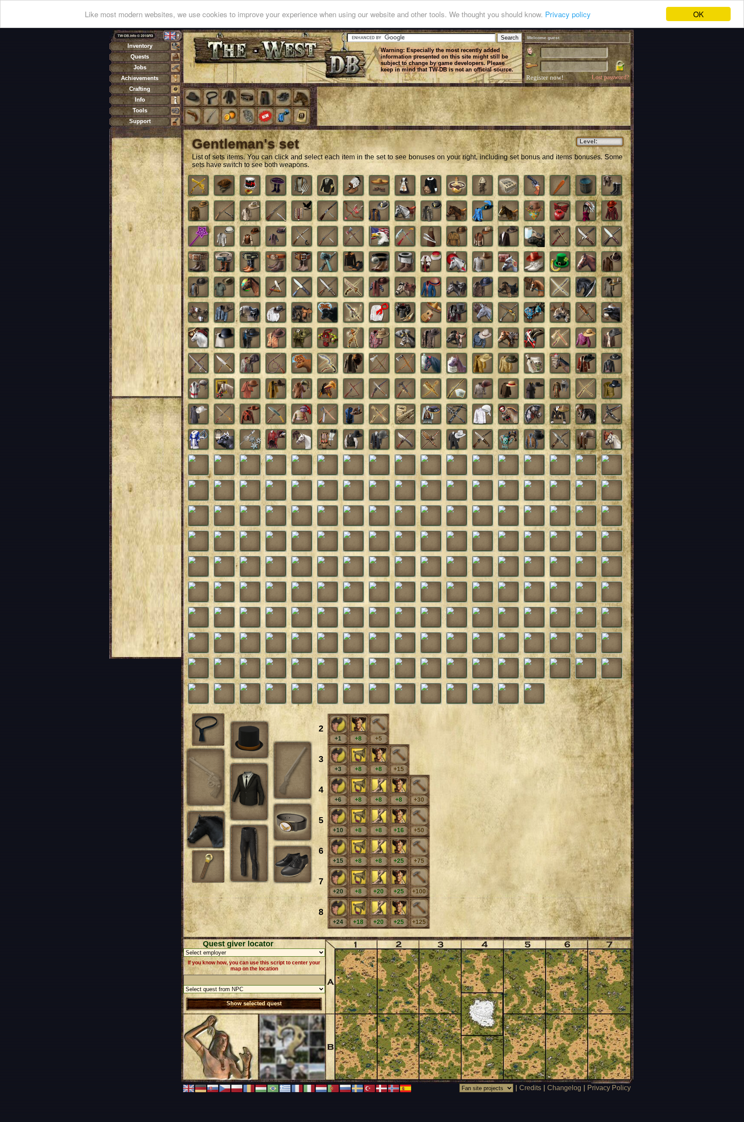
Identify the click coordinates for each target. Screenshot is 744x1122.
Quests (139, 56)
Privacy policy (568, 14)
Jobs (139, 67)
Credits (530, 1087)
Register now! (545, 77)
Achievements (139, 78)
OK (698, 14)
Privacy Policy (609, 1087)
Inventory (139, 46)
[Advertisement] (146, 267)
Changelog (564, 1087)
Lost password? (610, 77)
